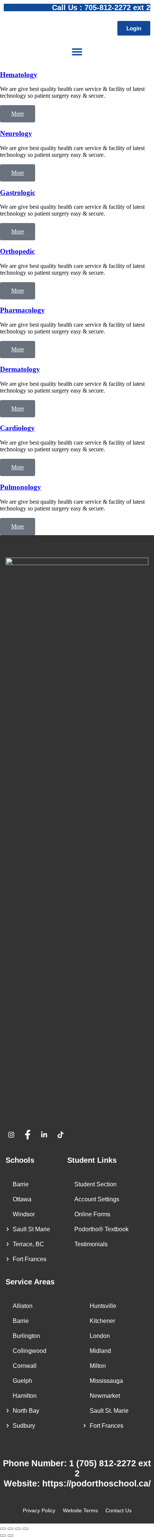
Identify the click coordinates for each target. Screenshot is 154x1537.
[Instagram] (13, 1134)
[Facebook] (30, 1134)
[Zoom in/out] (3, 1529)
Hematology (18, 75)
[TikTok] (63, 1134)
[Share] (18, 1529)
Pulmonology (20, 487)
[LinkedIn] (46, 1134)
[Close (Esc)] (25, 1529)
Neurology (16, 133)
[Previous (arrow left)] (3, 1535)
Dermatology (20, 369)
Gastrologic (17, 192)
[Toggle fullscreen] (10, 1529)
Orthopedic (17, 251)
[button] (77, 51)
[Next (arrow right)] (10, 1535)
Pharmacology (22, 310)
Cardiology (17, 428)
